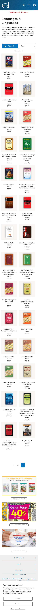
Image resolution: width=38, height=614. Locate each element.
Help (19, 564)
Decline (18, 604)
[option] (19, 12)
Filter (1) (10, 46)
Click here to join (19, 550)
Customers (19, 558)
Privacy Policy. (17, 593)
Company (19, 570)
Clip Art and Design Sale (19, 524)
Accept (17, 599)
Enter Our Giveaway (19, 498)
